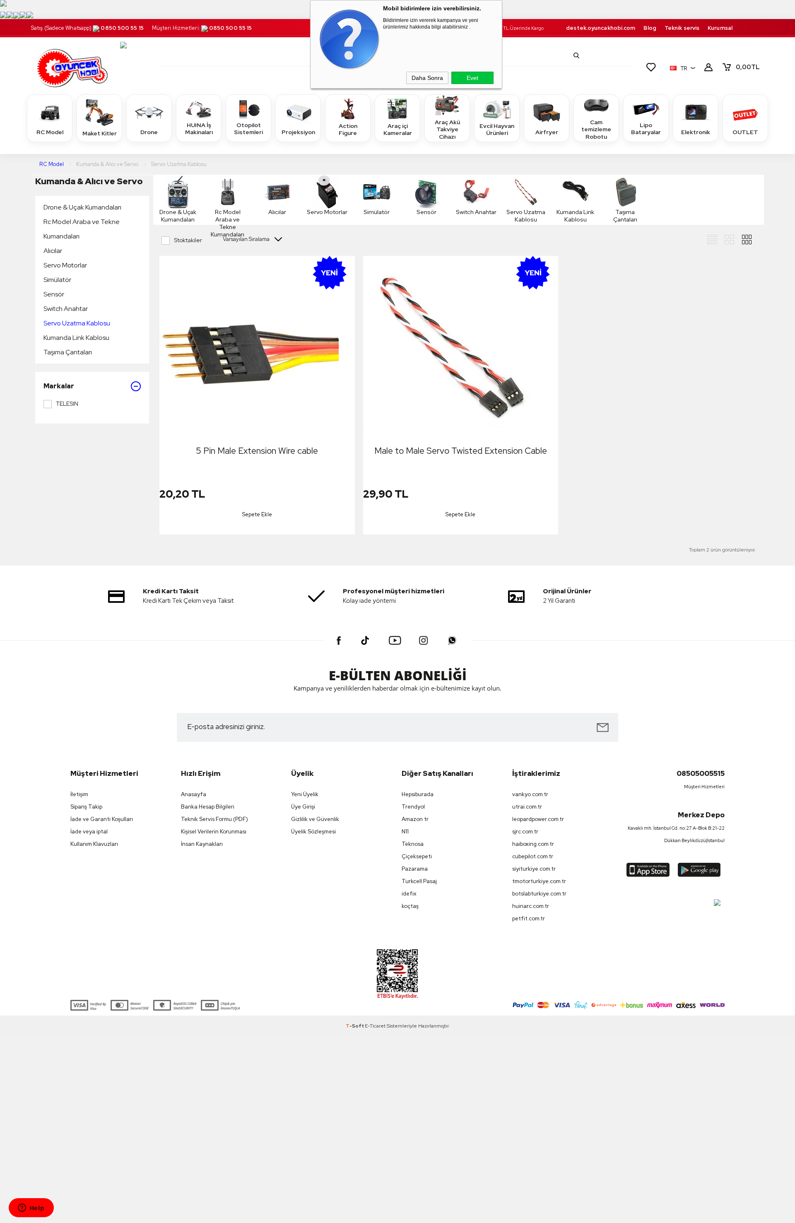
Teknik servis (682, 27)
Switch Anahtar (65, 308)
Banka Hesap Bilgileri (207, 806)
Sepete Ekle (257, 514)
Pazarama (415, 868)
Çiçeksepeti (417, 856)
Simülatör (57, 279)
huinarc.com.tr (530, 906)
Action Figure (348, 129)
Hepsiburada (418, 794)
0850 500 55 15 (122, 27)
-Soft (355, 1026)
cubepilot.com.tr (532, 856)
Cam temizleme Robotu (596, 129)
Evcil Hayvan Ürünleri (496, 129)
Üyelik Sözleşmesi (313, 831)
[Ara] (576, 55)
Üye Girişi (303, 806)
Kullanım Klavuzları (94, 843)
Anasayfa (193, 794)
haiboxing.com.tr (533, 843)
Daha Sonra (427, 78)
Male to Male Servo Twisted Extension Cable (460, 450)
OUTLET (745, 132)
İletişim (79, 794)
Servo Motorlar (65, 265)
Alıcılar (52, 250)
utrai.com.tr (527, 806)
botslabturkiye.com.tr (539, 893)
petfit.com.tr (528, 918)
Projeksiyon (298, 132)
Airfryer (546, 132)
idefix (409, 893)
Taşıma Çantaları (67, 352)
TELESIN (67, 403)
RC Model (49, 132)
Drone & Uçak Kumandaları (82, 207)
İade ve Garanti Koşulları (101, 819)
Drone (149, 132)
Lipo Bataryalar (646, 128)
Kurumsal (720, 27)
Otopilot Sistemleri (248, 128)
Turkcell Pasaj (419, 881)
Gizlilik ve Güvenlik (315, 819)
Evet (472, 78)
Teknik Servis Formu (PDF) (214, 819)
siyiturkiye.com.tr (534, 868)
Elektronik (695, 132)
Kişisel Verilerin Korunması (213, 831)
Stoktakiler (188, 240)
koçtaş (410, 906)
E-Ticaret (375, 1026)
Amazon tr (415, 819)
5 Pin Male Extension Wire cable (257, 450)
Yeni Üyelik (304, 794)
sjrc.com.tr (525, 831)
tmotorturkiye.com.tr (539, 881)
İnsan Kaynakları (202, 843)
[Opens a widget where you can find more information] (31, 1208)
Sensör (53, 294)
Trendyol (413, 806)
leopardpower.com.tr (538, 819)
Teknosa (413, 843)
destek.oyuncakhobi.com (600, 27)
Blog (649, 27)
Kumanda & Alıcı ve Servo (89, 181)
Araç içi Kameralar (397, 129)
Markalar (58, 386)
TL (748, 67)
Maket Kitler (99, 133)
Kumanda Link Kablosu (76, 337)
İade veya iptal (89, 831)
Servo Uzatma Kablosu (76, 323)
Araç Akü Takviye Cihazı (447, 129)
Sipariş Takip (86, 806)
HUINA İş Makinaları (199, 128)
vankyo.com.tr (530, 794)
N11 (405, 831)
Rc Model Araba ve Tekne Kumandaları (81, 229)
